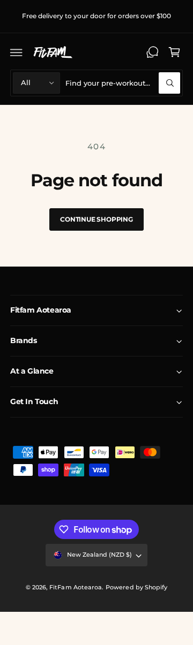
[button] (16, 52)
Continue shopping (96, 219)
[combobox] (123, 83)
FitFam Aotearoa (75, 587)
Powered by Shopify (136, 587)
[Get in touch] (152, 52)
